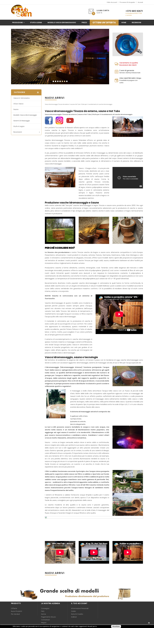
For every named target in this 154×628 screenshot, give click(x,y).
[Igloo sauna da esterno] (60, 56)
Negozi (43, 622)
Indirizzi (74, 617)
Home (43, 614)
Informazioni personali (79, 608)
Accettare (116, 626)
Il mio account (112, 2)
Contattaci (45, 620)
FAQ (42, 611)
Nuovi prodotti (16, 611)
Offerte (14, 608)
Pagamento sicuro (48, 617)
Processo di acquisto (127, 2)
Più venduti (15, 614)
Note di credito (77, 614)
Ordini (73, 611)
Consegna (45, 608)
